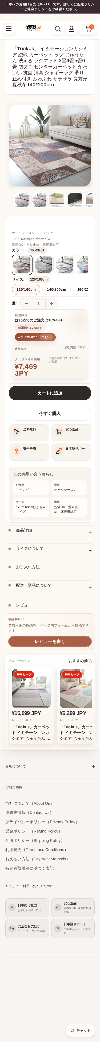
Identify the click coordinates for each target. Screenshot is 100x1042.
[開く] (58, 29)
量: (14, 303)
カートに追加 (50, 393)
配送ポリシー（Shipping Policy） (35, 840)
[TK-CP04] (86, 265)
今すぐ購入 (50, 413)
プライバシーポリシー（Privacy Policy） (42, 821)
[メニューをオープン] (8, 28)
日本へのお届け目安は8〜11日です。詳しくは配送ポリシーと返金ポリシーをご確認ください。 (50, 6)
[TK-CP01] (22, 265)
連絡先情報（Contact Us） (29, 812)
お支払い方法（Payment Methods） (37, 859)
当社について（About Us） (29, 803)
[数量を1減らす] (26, 303)
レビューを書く (50, 641)
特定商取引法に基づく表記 (29, 868)
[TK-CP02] (43, 265)
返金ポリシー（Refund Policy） (33, 831)
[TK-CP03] (65, 265)
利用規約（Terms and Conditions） (36, 849)
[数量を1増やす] (51, 303)
